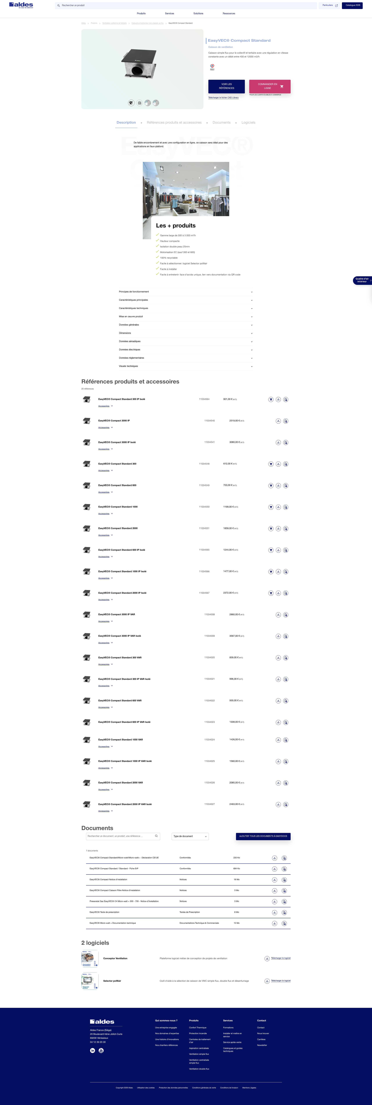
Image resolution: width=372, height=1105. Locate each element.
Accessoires (103, 406)
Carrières (261, 1040)
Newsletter (262, 1046)
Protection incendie (198, 1034)
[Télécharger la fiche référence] (278, 399)
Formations (228, 1028)
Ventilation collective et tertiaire (114, 23)
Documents (221, 123)
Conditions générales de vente (204, 1088)
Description (126, 123)
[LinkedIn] (92, 1051)
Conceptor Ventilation (115, 959)
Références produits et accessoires (174, 123)
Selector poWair (112, 981)
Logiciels (248, 123)
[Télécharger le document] (263, 858)
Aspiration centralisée (199, 1049)
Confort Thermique (197, 1028)
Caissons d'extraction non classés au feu (148, 23)
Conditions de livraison (229, 1088)
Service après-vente (232, 1043)
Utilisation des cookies (146, 1088)
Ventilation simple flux (199, 1054)
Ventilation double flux (199, 1069)
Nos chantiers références (166, 1046)
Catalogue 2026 (353, 6)
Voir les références (226, 86)
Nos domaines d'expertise (167, 1034)
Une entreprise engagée (166, 1028)
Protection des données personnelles (173, 1088)
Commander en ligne (265, 88)
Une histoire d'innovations (167, 1040)
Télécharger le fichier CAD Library (223, 98)
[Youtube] (101, 1051)
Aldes (83, 23)
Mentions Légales (249, 1088)
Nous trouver (263, 1034)
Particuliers (328, 6)
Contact (260, 1028)
